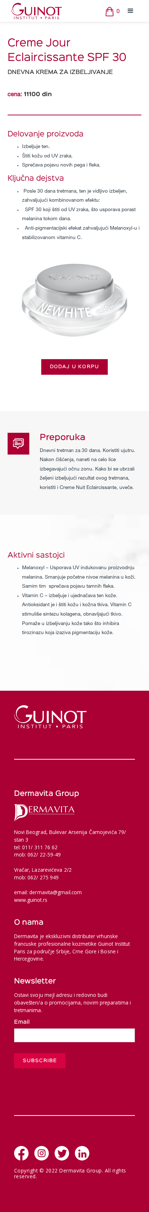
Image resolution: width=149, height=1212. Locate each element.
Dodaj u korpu (74, 367)
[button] (130, 11)
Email (22, 1022)
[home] (56, 11)
